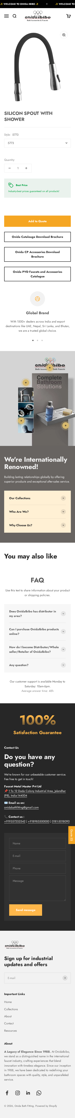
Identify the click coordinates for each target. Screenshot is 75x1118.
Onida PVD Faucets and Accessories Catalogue (37, 274)
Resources (10, 1031)
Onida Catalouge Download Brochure (37, 237)
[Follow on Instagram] (17, 1093)
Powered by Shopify (46, 1106)
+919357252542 (14, 821)
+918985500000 (38, 821)
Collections (11, 1009)
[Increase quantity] (26, 168)
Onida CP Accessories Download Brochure (37, 254)
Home (8, 1002)
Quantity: (9, 160)
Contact (9, 1023)
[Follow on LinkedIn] (28, 1093)
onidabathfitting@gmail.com (21, 807)
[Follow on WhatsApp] (39, 1093)
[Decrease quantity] (9, 168)
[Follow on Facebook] (7, 1093)
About (7, 1016)
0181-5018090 (61, 821)
